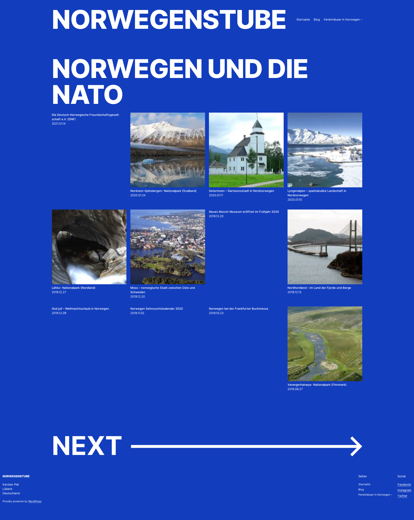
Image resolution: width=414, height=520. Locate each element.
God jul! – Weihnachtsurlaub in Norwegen (80, 308)
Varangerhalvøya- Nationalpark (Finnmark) (317, 384)
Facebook (404, 484)
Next (207, 446)
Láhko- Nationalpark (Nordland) (73, 287)
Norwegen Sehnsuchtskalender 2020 (156, 308)
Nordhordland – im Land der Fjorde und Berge (319, 287)
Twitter (402, 496)
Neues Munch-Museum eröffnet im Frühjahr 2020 (244, 211)
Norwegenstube (169, 19)
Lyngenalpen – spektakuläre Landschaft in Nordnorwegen (317, 193)
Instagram (404, 490)
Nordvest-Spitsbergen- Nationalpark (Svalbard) (163, 191)
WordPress (34, 501)
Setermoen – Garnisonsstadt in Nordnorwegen (241, 191)
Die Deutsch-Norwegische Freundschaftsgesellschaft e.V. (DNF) (85, 117)
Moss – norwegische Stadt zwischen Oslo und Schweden (162, 290)
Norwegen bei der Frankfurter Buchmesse (238, 308)
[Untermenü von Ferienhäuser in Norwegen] (361, 19)
